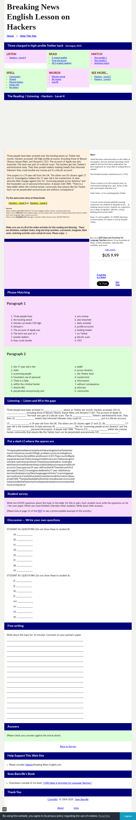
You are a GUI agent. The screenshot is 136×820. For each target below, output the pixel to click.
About (60, 808)
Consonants (14, 77)
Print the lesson (59, 61)
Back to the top (68, 746)
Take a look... (110, 250)
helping (29, 765)
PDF (40, 511)
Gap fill (55, 82)
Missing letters (16, 82)
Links (76, 808)
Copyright (53, 799)
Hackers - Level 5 (102, 77)
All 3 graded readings (61, 63)
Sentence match (101, 63)
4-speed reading (59, 58)
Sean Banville (81, 799)
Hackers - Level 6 (102, 79)
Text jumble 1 (100, 58)
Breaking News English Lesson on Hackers (38, 16)
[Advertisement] (68, 125)
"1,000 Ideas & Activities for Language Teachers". (67, 783)
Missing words (58, 77)
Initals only (14, 85)
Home (10, 36)
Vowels (12, 79)
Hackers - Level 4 (17, 58)
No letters (14, 87)
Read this (104, 816)
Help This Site (28, 36)
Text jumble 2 (100, 61)
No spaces (56, 79)
